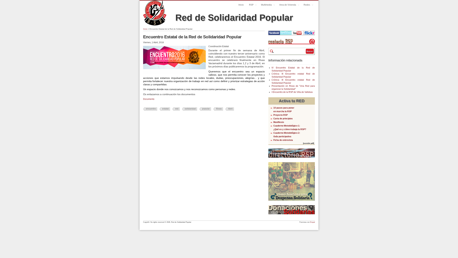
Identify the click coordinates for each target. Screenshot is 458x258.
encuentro (151, 109)
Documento (148, 99)
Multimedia (265, 5)
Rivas (219, 109)
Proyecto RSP (280, 115)
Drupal (312, 222)
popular (206, 109)
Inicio (241, 5)
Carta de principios (283, 118)
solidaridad (190, 109)
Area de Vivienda (286, 5)
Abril (230, 109)
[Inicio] (154, 24)
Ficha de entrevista (283, 140)
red (176, 109)
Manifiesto (278, 122)
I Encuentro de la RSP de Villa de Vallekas (292, 92)
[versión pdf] (308, 143)
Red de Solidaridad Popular (234, 18)
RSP (250, 5)
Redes (305, 5)
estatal (165, 109)
